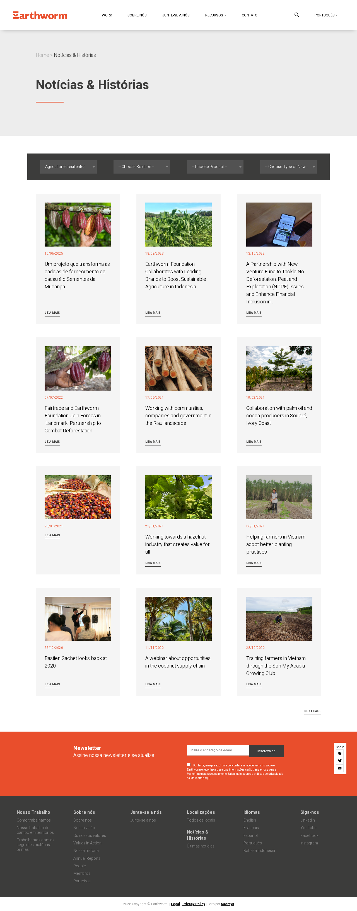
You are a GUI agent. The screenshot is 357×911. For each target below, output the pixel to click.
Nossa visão (84, 828)
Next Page (312, 711)
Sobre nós (137, 15)
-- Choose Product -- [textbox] (209, 167)
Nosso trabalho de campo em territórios (35, 830)
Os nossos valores (89, 836)
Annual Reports (86, 858)
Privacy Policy (193, 904)
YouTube (308, 828)
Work (107, 15)
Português (325, 15)
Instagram (309, 843)
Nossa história (86, 851)
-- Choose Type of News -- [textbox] (288, 167)
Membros (81, 873)
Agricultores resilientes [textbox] (65, 167)
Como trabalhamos (34, 820)
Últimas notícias (200, 846)
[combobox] (68, 167)
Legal (175, 904)
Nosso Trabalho (33, 812)
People (79, 866)
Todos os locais (201, 820)
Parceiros (82, 881)
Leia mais (52, 312)
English (249, 820)
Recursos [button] (214, 15)
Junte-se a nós (176, 15)
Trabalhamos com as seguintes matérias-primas (35, 844)
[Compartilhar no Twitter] (340, 761)
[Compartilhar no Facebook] (340, 753)
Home (42, 55)
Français (251, 828)
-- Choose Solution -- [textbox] (136, 167)
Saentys (227, 904)
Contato (249, 15)
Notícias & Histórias (197, 835)
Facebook (309, 836)
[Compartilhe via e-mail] (340, 768)
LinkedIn (307, 820)
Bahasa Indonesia (259, 851)
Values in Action (87, 843)
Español (250, 836)
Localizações (201, 812)
